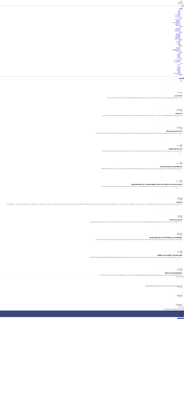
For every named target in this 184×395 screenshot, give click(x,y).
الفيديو (181, 32)
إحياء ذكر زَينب (178, 95)
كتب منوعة (178, 51)
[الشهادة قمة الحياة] (177, 303)
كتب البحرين (178, 48)
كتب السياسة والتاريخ (176, 50)
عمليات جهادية (177, 37)
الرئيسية (180, 8)
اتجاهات (178, 10)
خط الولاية (178, 43)
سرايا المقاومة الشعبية (176, 22)
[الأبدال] (182, 4)
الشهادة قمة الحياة (179, 304)
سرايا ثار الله (178, 23)
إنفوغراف (178, 54)
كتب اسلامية (178, 47)
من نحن (180, 312)
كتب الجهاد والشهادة (176, 49)
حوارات (179, 15)
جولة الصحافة (177, 14)
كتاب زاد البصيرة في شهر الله (174, 131)
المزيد (181, 58)
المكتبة (180, 45)
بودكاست (178, 56)
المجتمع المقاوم (177, 59)
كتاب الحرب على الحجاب (175, 219)
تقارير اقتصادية (177, 29)
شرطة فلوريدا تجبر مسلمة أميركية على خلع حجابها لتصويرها (166, 237)
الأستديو (180, 52)
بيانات (181, 17)
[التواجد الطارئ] (177, 294)
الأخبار (181, 9)
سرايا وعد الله (177, 24)
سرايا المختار (178, 21)
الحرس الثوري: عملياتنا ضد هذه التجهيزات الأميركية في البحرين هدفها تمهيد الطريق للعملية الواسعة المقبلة (163, 285)
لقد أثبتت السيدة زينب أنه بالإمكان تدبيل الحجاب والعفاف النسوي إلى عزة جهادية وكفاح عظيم (156, 184)
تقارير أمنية (178, 28)
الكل (179, 18)
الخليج (179, 12)
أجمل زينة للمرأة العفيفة (175, 148)
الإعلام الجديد (178, 35)
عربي (181, 315)
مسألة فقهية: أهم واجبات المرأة (173, 273)
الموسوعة (178, 60)
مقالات (179, 44)
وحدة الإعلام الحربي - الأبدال (167, 311)
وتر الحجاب (179, 202)
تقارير (181, 26)
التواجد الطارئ (179, 295)
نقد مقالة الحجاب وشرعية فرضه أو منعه (171, 166)
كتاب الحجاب (178, 113)
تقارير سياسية (177, 30)
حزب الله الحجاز (177, 19)
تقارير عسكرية (177, 31)
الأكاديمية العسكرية (177, 61)
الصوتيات (178, 55)
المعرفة (180, 39)
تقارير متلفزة (178, 36)
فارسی (181, 314)
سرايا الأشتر (178, 20)
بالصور (179, 13)
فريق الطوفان (177, 25)
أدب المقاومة (178, 41)
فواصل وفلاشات (177, 38)
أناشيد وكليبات (177, 34)
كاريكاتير (178, 57)
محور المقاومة (177, 16)
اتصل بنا (180, 313)
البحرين (179, 11)
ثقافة (179, 42)
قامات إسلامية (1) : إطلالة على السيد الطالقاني (169, 255)
